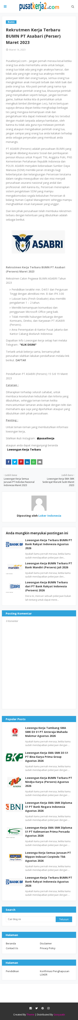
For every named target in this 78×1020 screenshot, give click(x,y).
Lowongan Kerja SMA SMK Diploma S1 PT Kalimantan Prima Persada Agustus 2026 (48, 831)
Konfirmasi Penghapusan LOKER (54, 972)
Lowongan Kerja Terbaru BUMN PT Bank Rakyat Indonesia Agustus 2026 (48, 544)
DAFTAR (21, 360)
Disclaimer (46, 943)
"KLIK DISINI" (28, 344)
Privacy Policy (47, 948)
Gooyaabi (59, 1014)
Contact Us (12, 948)
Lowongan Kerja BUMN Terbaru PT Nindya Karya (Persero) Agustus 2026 (48, 782)
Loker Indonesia (49, 515)
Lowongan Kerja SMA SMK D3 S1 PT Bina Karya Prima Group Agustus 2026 (46, 757)
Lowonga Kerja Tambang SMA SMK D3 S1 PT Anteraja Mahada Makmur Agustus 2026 (46, 732)
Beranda (11, 943)
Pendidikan (12, 971)
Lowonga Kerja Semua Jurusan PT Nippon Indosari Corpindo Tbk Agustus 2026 (48, 856)
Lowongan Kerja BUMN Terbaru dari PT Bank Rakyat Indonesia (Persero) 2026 (46, 586)
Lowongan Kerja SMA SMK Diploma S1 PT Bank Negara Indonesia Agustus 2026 (48, 807)
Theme (30, 1014)
